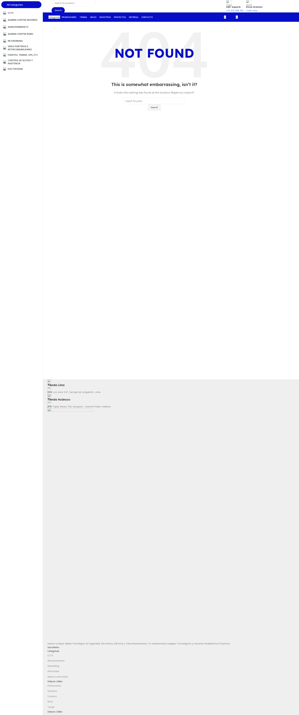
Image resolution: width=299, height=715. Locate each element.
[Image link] (70, 524)
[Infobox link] (154, 383)
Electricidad (53, 671)
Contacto (52, 696)
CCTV (50, 655)
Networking (53, 665)
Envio (50, 701)
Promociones (54, 685)
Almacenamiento (56, 660)
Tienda (50, 707)
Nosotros (52, 690)
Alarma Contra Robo (57, 676)
